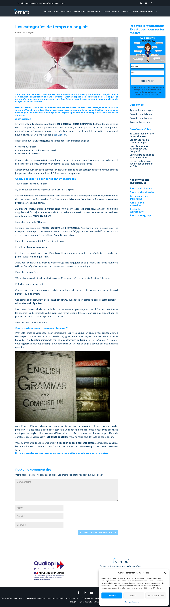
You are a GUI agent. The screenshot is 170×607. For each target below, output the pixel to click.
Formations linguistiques (86, 11)
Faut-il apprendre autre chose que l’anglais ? (139, 149)
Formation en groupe (141, 215)
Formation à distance (141, 188)
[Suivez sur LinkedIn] (141, 3)
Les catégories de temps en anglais (139, 141)
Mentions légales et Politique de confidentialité (45, 598)
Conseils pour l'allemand (142, 114)
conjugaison (60, 134)
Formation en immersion (137, 204)
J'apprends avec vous (141, 122)
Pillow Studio (95, 602)
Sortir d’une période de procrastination (142, 156)
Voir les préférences (156, 595)
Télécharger (147, 81)
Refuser (133, 595)
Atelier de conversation (137, 210)
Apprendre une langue (141, 110)
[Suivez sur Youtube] (146, 3)
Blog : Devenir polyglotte (145, 11)
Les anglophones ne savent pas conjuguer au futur (141, 164)
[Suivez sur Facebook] (151, 3)
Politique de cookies (132, 602)
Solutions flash (61, 11)
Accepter (112, 595)
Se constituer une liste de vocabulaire (142, 135)
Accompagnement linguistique (139, 197)
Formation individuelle (142, 192)
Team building (110, 11)
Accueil (47, 11)
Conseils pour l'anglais (24, 32)
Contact (126, 11)
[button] (164, 572)
